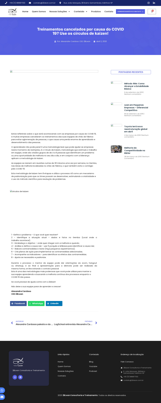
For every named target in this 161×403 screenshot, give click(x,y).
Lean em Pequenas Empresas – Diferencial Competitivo (136, 108)
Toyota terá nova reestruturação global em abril (135, 129)
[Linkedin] (20, 377)
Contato (108, 11)
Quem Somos (39, 11)
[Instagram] (15, 377)
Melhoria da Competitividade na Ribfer (134, 150)
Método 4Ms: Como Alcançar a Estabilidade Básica (136, 86)
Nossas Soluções (58, 11)
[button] (18, 303)
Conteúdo (79, 11)
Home (25, 11)
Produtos (96, 11)
